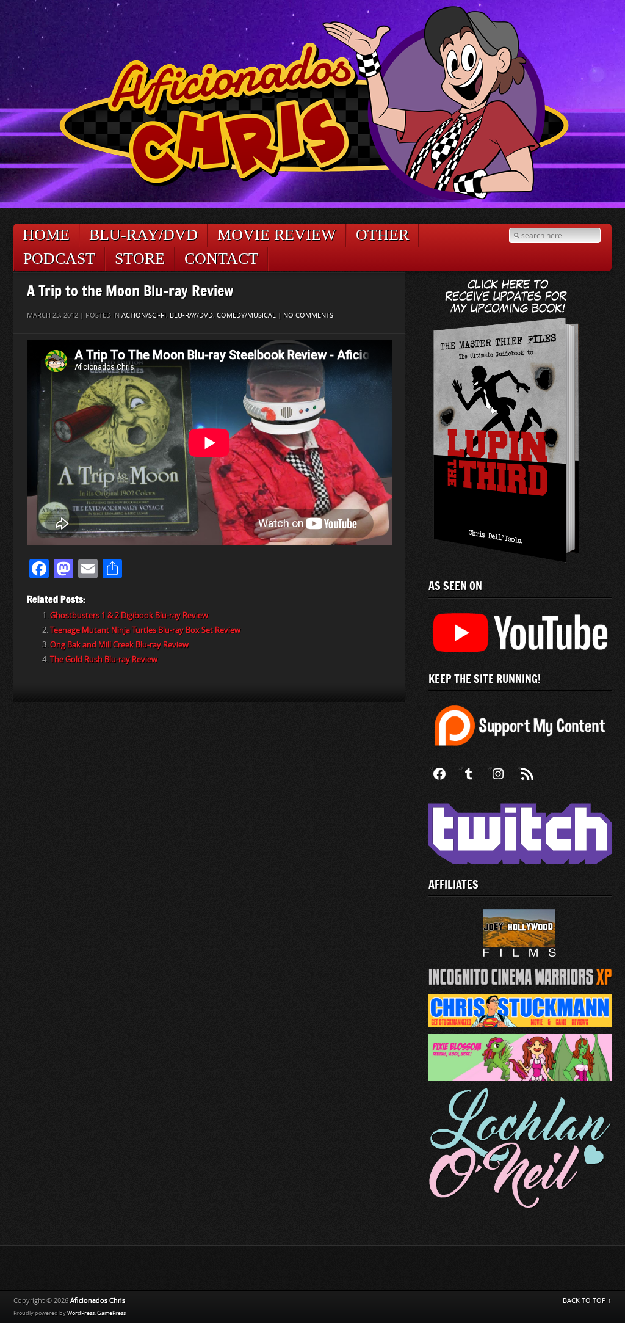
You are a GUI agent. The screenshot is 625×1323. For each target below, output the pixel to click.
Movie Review (276, 235)
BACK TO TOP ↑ (587, 1301)
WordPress (81, 1313)
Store (140, 259)
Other (382, 235)
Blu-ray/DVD (143, 235)
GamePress (111, 1313)
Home (46, 235)
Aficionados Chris (97, 1301)
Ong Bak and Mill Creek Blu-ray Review (119, 644)
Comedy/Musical (246, 315)
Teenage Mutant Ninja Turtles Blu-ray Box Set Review (145, 630)
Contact (221, 259)
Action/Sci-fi (143, 315)
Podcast (59, 259)
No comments (308, 315)
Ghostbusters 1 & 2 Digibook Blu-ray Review (129, 615)
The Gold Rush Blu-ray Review (103, 659)
